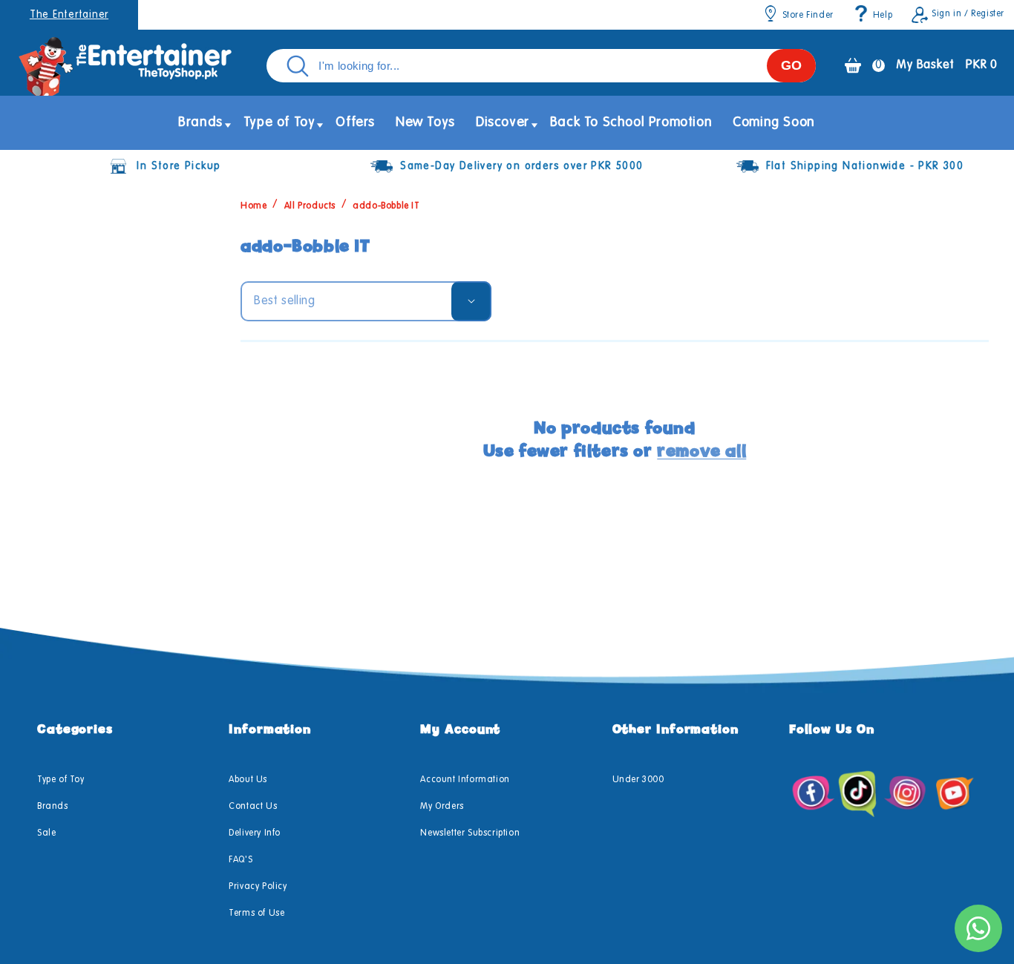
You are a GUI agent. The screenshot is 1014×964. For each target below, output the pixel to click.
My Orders (441, 806)
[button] (200, 123)
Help (882, 15)
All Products (310, 206)
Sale (46, 833)
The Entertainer (69, 15)
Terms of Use (256, 913)
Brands (52, 806)
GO (791, 65)
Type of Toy (61, 780)
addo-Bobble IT (386, 206)
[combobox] (541, 65)
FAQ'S (240, 860)
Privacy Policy (258, 886)
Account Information (464, 780)
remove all (701, 451)
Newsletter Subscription (470, 833)
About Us (248, 780)
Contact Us (253, 806)
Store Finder (808, 15)
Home (253, 206)
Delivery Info (255, 833)
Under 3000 (638, 780)
